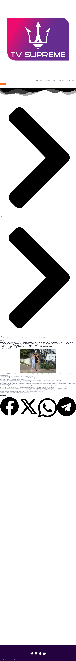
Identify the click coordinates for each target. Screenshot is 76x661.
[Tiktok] (40, 653)
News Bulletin (5, 218)
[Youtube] (44, 653)
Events (53, 80)
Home (36, 80)
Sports (68, 80)
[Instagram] (35, 653)
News (41, 80)
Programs (47, 80)
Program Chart (60, 80)
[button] (9, 406)
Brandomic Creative (71, 659)
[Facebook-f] (31, 653)
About (73, 80)
